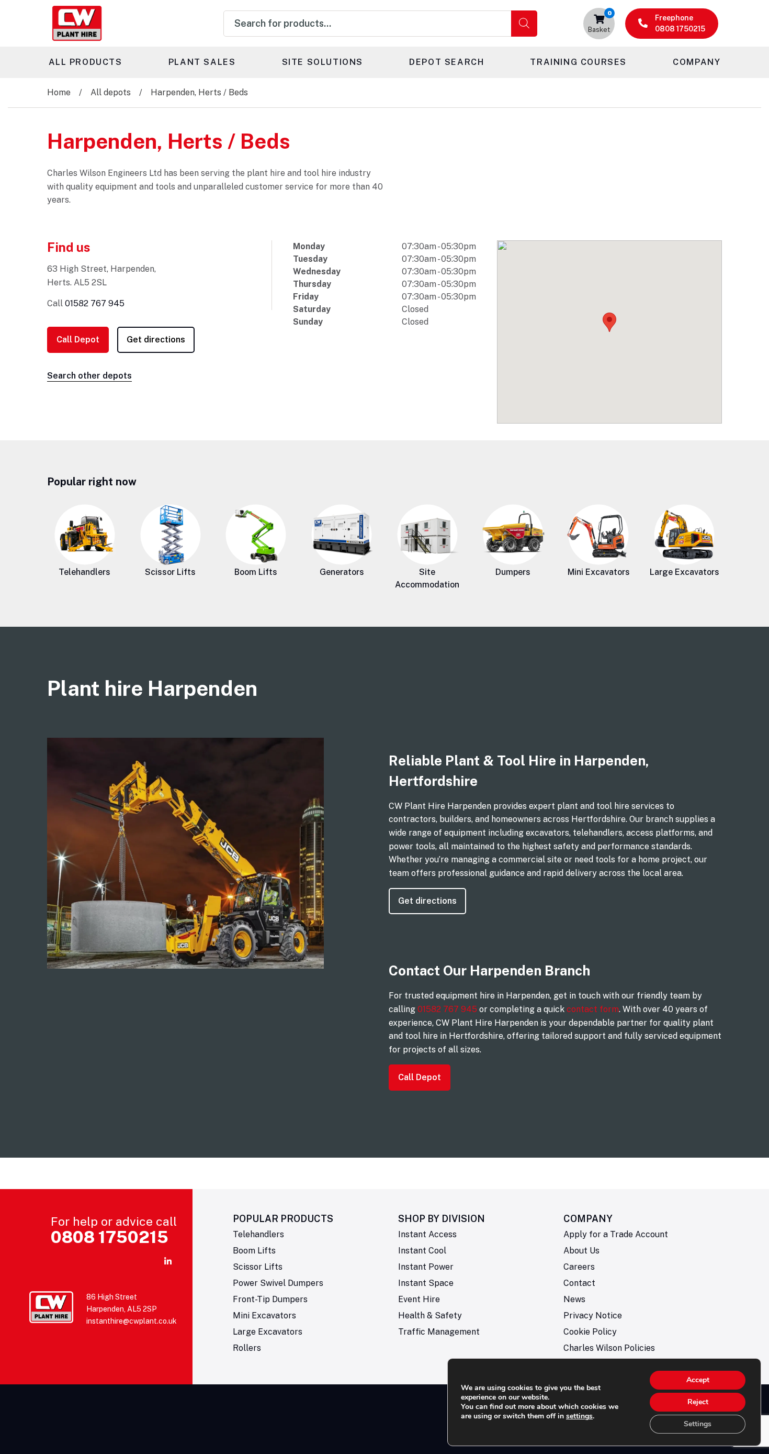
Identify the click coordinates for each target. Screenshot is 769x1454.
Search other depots (89, 376)
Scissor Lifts (170, 572)
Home (59, 92)
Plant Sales (202, 62)
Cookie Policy (590, 1332)
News (574, 1299)
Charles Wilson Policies (609, 1348)
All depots (111, 92)
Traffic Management (439, 1332)
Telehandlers (84, 572)
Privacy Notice (592, 1315)
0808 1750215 (109, 1237)
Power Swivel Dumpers (278, 1283)
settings (579, 1416)
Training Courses (578, 62)
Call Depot (77, 340)
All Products (85, 62)
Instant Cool (422, 1251)
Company (696, 62)
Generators (342, 572)
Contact (579, 1283)
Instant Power (426, 1267)
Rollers (247, 1348)
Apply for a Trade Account (615, 1234)
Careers (579, 1267)
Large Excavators (684, 572)
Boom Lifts (255, 572)
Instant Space (426, 1283)
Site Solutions (322, 62)
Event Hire (419, 1299)
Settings (697, 1424)
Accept (697, 1380)
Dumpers (512, 572)
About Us (581, 1251)
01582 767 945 (95, 303)
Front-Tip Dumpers (270, 1299)
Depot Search (446, 62)
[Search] (524, 23)
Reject (697, 1402)
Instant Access (427, 1234)
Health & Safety (430, 1315)
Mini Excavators (599, 572)
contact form (593, 1009)
